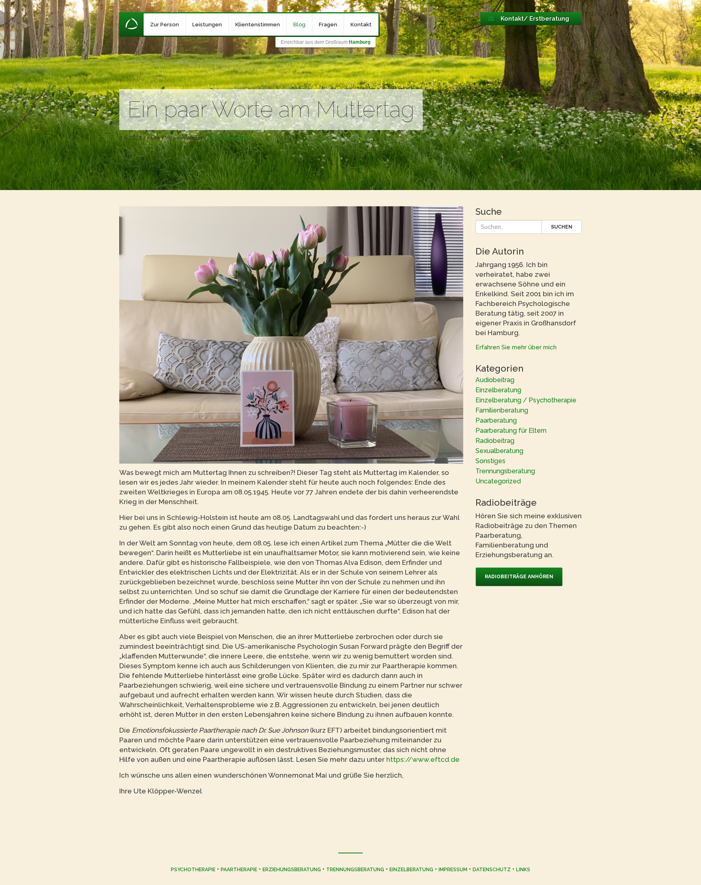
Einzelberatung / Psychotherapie (525, 400)
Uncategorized (230, 138)
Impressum (453, 869)
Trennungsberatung (505, 471)
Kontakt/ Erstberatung (535, 18)
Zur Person (164, 24)
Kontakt (361, 24)
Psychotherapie (193, 869)
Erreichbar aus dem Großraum (325, 42)
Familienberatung (501, 410)
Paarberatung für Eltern (510, 430)
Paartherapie (239, 869)
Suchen (561, 227)
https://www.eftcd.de (423, 759)
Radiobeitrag (494, 441)
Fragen (328, 24)
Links (523, 869)
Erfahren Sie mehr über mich (516, 347)
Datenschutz (492, 869)
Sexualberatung (499, 451)
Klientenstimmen (257, 24)
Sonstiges (490, 461)
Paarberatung (496, 420)
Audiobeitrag (494, 380)
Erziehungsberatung (291, 869)
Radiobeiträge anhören (519, 576)
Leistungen (207, 24)
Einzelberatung (498, 390)
